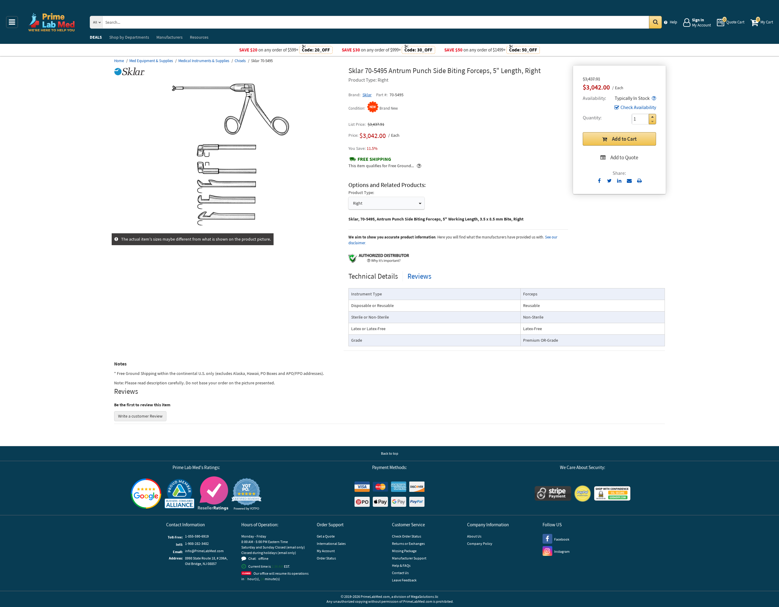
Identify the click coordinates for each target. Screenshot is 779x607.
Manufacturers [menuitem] (169, 37)
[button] (653, 98)
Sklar (367, 94)
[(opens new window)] (229, 230)
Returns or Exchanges (408, 543)
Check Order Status (406, 536)
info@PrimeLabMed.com (204, 551)
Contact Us (400, 572)
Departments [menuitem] (129, 37)
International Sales (331, 543)
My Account (326, 551)
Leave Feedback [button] (404, 580)
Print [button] (639, 181)
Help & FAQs (401, 565)
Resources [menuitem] (199, 37)
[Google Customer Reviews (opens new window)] (146, 494)
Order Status (326, 558)
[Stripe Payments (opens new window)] (553, 494)
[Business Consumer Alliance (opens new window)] (179, 494)
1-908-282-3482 (197, 543)
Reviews (419, 276)
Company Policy (479, 543)
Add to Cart (624, 139)
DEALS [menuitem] (96, 37)
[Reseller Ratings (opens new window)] (213, 494)
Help (673, 22)
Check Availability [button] (638, 107)
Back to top (389, 453)
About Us (474, 536)
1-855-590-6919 (197, 536)
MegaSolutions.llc (424, 596)
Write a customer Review (140, 416)
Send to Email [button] (629, 181)
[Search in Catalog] (655, 22)
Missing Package (404, 551)
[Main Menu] (12, 22)
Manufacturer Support (409, 558)
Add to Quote (624, 157)
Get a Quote (326, 536)
